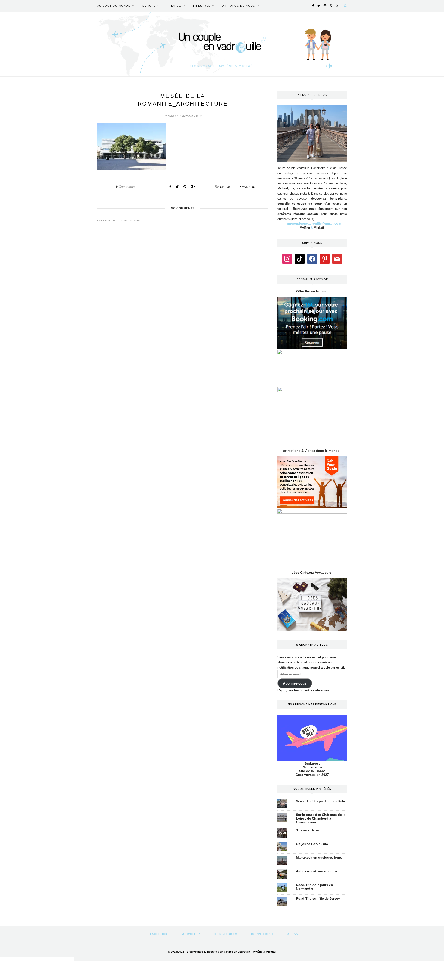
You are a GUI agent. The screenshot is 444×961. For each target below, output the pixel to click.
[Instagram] (287, 258)
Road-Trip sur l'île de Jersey (318, 898)
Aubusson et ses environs (317, 871)
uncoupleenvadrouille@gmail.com (314, 223)
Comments (125, 186)
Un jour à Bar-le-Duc (312, 844)
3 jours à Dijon (307, 830)
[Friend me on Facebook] (312, 258)
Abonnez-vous (294, 683)
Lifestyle (201, 5)
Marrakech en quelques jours (319, 857)
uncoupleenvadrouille (241, 186)
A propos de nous (238, 5)
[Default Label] (300, 258)
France (174, 5)
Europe (149, 5)
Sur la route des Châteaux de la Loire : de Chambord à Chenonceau (320, 818)
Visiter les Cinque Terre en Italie (321, 801)
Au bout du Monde (113, 5)
